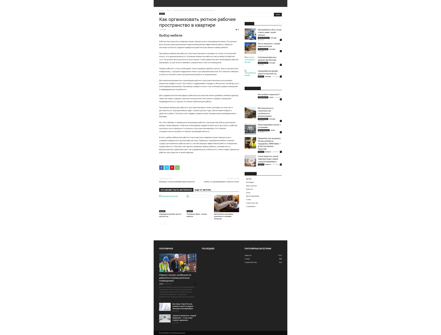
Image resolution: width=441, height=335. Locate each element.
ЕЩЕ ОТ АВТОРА (203, 190)
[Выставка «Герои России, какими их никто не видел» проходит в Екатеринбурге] (165, 307)
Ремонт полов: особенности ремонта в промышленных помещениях (175, 278)
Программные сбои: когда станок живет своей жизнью (269, 32)
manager (274, 38)
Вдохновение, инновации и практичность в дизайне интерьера (223, 216)
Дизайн (168, 10)
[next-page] (164, 223)
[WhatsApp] (177, 167)
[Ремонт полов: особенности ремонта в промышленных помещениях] (177, 263)
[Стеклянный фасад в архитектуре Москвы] (250, 62)
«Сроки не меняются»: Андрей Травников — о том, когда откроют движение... (184, 318)
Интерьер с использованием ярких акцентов (177, 182)
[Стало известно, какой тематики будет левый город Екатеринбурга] (250, 161)
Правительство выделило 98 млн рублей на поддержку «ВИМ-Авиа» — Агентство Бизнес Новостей (269, 143)
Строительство (263, 49)
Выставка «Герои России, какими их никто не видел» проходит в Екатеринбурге (183, 306)
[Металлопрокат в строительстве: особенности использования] (250, 112)
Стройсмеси (250, 206)
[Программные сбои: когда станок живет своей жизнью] (250, 34)
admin (271, 97)
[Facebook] (161, 167)
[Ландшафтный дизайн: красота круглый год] (171, 203)
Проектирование (264, 38)
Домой (161, 10)
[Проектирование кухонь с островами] (250, 129)
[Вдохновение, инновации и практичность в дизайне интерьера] (226, 203)
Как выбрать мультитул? (269, 94)
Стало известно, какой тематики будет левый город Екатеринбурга (268, 159)
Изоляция (250, 182)
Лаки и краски (251, 186)
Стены (248, 199)
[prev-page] (160, 223)
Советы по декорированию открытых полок (221, 182)
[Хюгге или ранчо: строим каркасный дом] (250, 48)
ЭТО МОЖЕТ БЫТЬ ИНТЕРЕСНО (176, 190)
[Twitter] (166, 167)
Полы (248, 192)
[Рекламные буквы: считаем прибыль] (199, 203)
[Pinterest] (172, 167)
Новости (261, 152)
